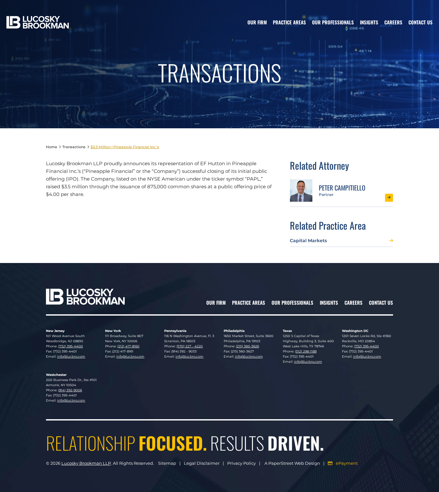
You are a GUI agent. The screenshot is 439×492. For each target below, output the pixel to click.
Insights (369, 22)
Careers (393, 22)
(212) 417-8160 (128, 346)
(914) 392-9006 (70, 390)
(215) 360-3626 (247, 346)
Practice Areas (289, 22)
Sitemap (167, 463)
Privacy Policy (241, 463)
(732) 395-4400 (70, 346)
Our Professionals (333, 22)
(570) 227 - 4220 (189, 346)
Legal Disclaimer (202, 463)
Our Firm (257, 22)
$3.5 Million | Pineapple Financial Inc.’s (125, 147)
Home (51, 147)
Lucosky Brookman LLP (86, 463)
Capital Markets (308, 240)
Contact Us (420, 22)
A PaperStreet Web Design (292, 463)
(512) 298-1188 (306, 351)
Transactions (73, 147)
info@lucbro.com (71, 356)
